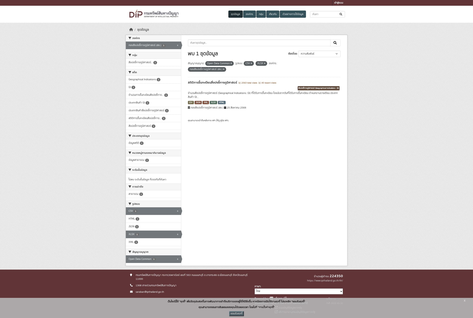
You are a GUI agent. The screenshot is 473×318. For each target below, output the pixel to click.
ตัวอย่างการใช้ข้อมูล (293, 14)
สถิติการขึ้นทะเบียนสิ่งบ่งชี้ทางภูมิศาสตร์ (213, 82)
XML (206, 102)
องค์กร (249, 14)
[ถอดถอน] (231, 63)
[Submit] (341, 14)
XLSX (213, 102)
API (213, 120)
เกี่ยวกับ (273, 14)
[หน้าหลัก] (131, 29)
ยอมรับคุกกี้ (236, 313)
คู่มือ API (224, 120)
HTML (221, 102)
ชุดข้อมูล (235, 14)
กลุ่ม (261, 14)
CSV (191, 102)
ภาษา (258, 286)
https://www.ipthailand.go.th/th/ (325, 281)
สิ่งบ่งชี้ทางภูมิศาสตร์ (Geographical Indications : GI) (318, 88)
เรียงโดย (292, 54)
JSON (198, 102)
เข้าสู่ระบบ (338, 3)
